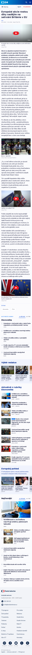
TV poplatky (4, 617)
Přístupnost (21, 652)
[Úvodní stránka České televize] (8, 591)
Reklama (19, 613)
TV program (4, 610)
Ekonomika (5, 309)
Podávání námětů (22, 630)
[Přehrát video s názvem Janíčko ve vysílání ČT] (16, 198)
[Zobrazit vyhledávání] (26, 2)
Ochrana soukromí (12, 652)
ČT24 (13, 309)
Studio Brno (20, 617)
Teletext (3, 620)
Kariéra (19, 627)
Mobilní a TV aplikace (7, 634)
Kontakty (19, 637)
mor (2, 20)
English (3, 652)
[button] (16, 33)
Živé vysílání (4, 613)
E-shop (3, 630)
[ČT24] (4, 2)
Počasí (3, 627)
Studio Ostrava (21, 620)
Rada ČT (19, 624)
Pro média (20, 610)
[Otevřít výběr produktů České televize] (30, 2)
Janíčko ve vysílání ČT (7, 208)
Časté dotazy (20, 634)
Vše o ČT (3, 637)
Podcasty (4, 624)
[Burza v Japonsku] (16, 147)
